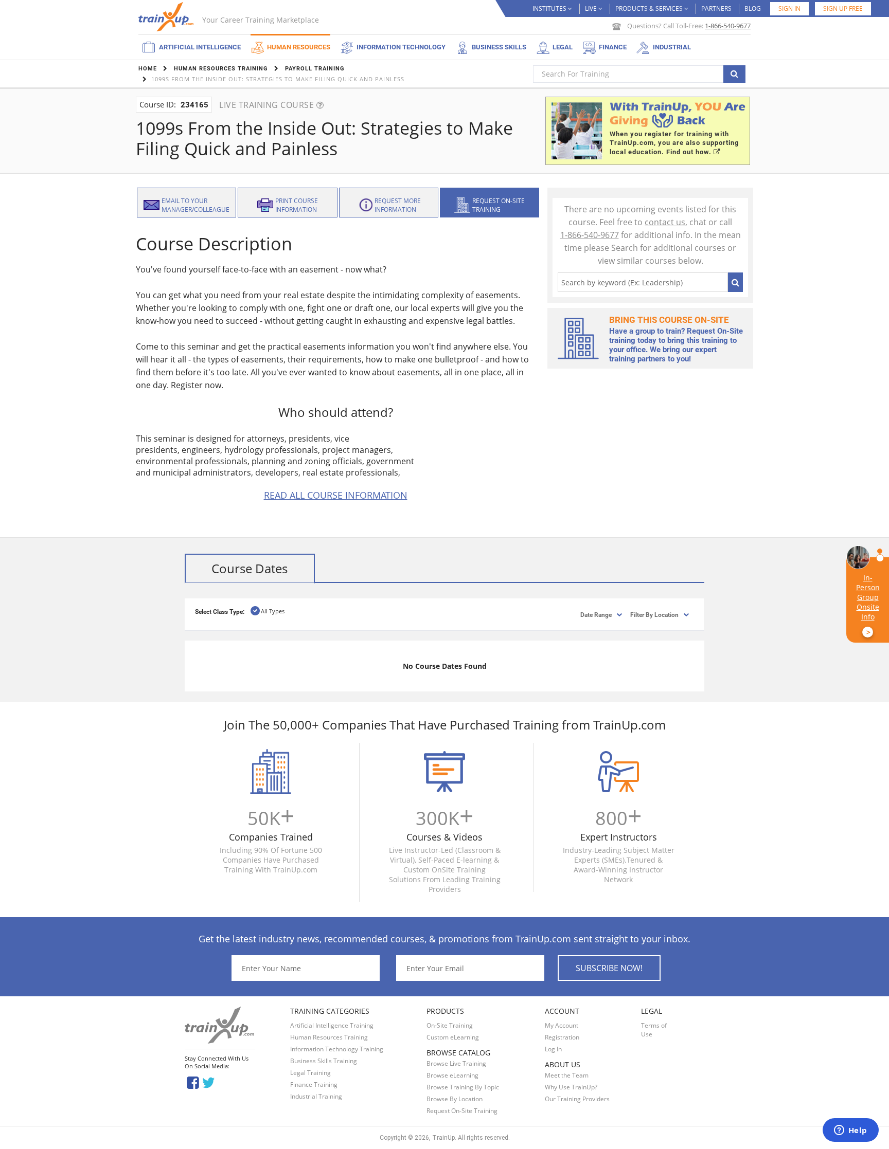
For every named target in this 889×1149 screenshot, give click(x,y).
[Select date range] (587, 614)
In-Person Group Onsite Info (868, 605)
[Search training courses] (734, 74)
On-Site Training (449, 1025)
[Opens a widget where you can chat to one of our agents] (850, 1131)
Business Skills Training (323, 1060)
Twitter (210, 1082)
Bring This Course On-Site (669, 320)
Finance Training (313, 1084)
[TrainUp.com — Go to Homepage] (167, 16)
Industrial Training (316, 1096)
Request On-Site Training (461, 1110)
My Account (561, 1025)
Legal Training (310, 1072)
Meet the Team (567, 1075)
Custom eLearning (452, 1037)
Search (735, 282)
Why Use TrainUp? (571, 1087)
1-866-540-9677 (728, 25)
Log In (553, 1049)
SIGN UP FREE (843, 8)
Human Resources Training (329, 1037)
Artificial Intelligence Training (332, 1025)
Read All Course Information (335, 495)
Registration (562, 1037)
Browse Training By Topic (462, 1087)
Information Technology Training (336, 1049)
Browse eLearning (452, 1075)
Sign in (789, 8)
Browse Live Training (456, 1063)
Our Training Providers (577, 1099)
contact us (665, 222)
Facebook (193, 1082)
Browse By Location (454, 1099)
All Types (273, 611)
